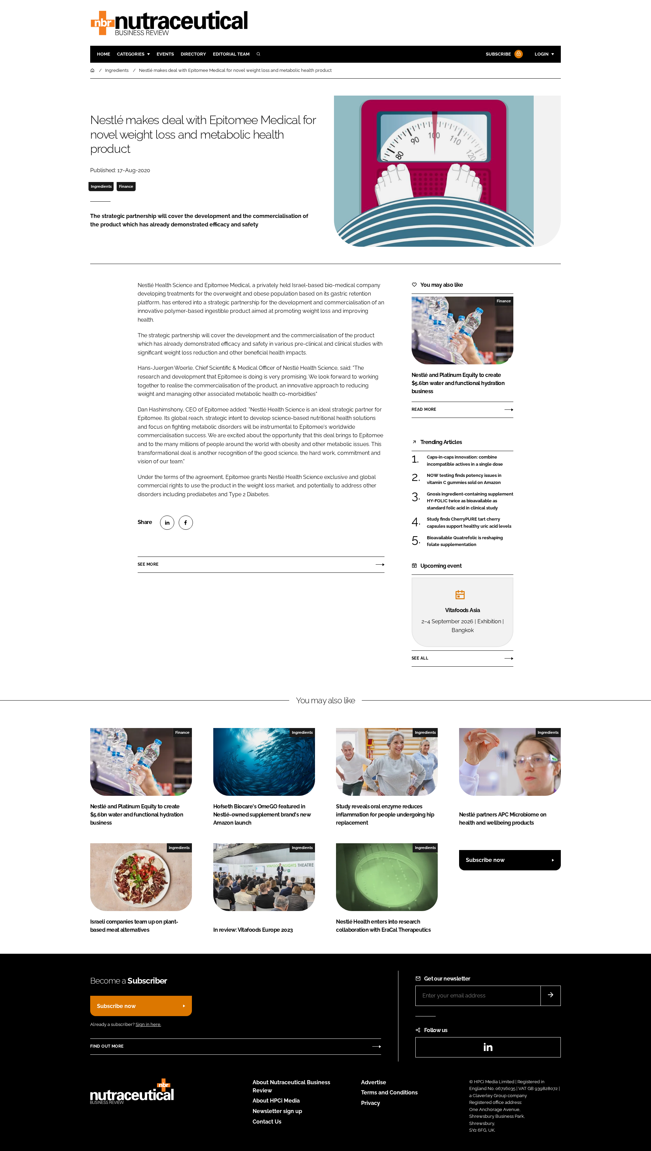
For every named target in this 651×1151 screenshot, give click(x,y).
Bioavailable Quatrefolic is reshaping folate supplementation (470, 541)
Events (165, 54)
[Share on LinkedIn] (167, 523)
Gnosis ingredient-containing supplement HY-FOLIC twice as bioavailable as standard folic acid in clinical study (470, 501)
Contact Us (267, 1121)
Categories (130, 54)
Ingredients (101, 186)
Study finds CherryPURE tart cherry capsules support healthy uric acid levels (470, 523)
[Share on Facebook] (186, 523)
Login (542, 54)
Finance (126, 186)
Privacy (370, 1103)
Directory (193, 54)
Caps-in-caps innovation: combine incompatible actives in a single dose (470, 461)
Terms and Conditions (389, 1092)
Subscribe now (485, 860)
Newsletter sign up (277, 1111)
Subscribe (498, 54)
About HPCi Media (276, 1100)
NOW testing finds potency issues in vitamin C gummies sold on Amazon (470, 479)
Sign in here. (148, 1024)
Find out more (106, 1046)
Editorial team (231, 54)
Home (103, 54)
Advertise (373, 1082)
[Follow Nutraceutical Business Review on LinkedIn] (487, 1049)
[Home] (93, 70)
